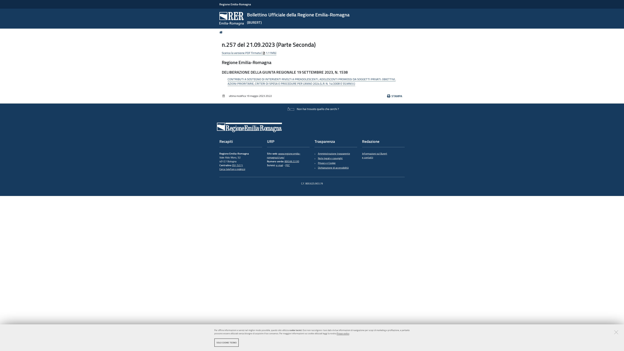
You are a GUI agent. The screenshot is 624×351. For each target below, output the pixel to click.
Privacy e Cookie (327, 163)
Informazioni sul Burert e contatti (374, 155)
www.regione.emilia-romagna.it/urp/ (283, 155)
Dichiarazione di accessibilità (333, 168)
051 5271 (237, 165)
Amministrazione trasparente (334, 154)
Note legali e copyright (330, 158)
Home (221, 32)
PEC (287, 165)
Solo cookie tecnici (226, 342)
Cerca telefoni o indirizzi (232, 169)
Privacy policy (343, 333)
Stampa (396, 96)
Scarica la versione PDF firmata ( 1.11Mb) (249, 53)
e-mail (279, 165)
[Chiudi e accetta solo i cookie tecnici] (616, 332)
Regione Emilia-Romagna (235, 4)
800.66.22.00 (292, 161)
